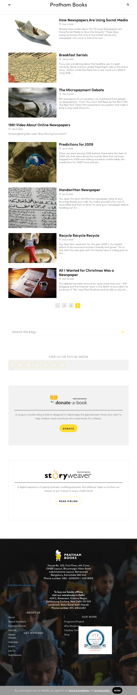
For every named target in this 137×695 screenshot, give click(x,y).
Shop (67, 634)
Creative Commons (74, 630)
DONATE (68, 428)
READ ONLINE (68, 501)
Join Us (11, 650)
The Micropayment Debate (81, 90)
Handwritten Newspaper (79, 189)
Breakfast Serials (73, 55)
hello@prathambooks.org (22, 585)
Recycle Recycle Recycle (79, 235)
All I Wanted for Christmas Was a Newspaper (86, 272)
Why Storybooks (72, 625)
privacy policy (102, 690)
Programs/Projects (74, 621)
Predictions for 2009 (76, 144)
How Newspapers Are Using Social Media (93, 20)
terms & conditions (79, 690)
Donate (12, 637)
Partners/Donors (17, 625)
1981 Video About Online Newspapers (39, 125)
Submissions (14, 655)
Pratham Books (68, 4)
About (11, 617)
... (57, 305)
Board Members (17, 621)
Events (11, 646)
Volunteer (13, 642)
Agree (117, 690)
